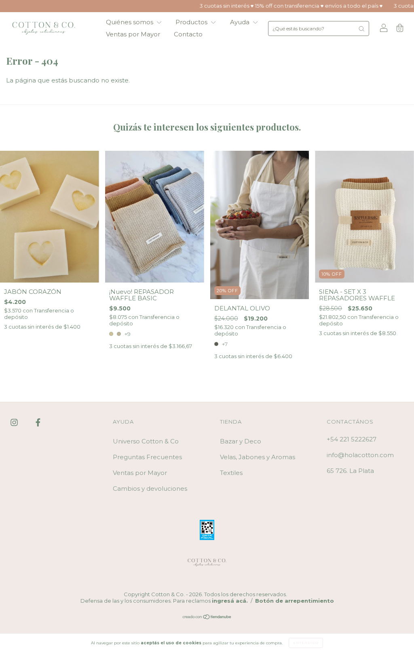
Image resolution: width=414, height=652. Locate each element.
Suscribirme (151, 162)
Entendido (306, 643)
